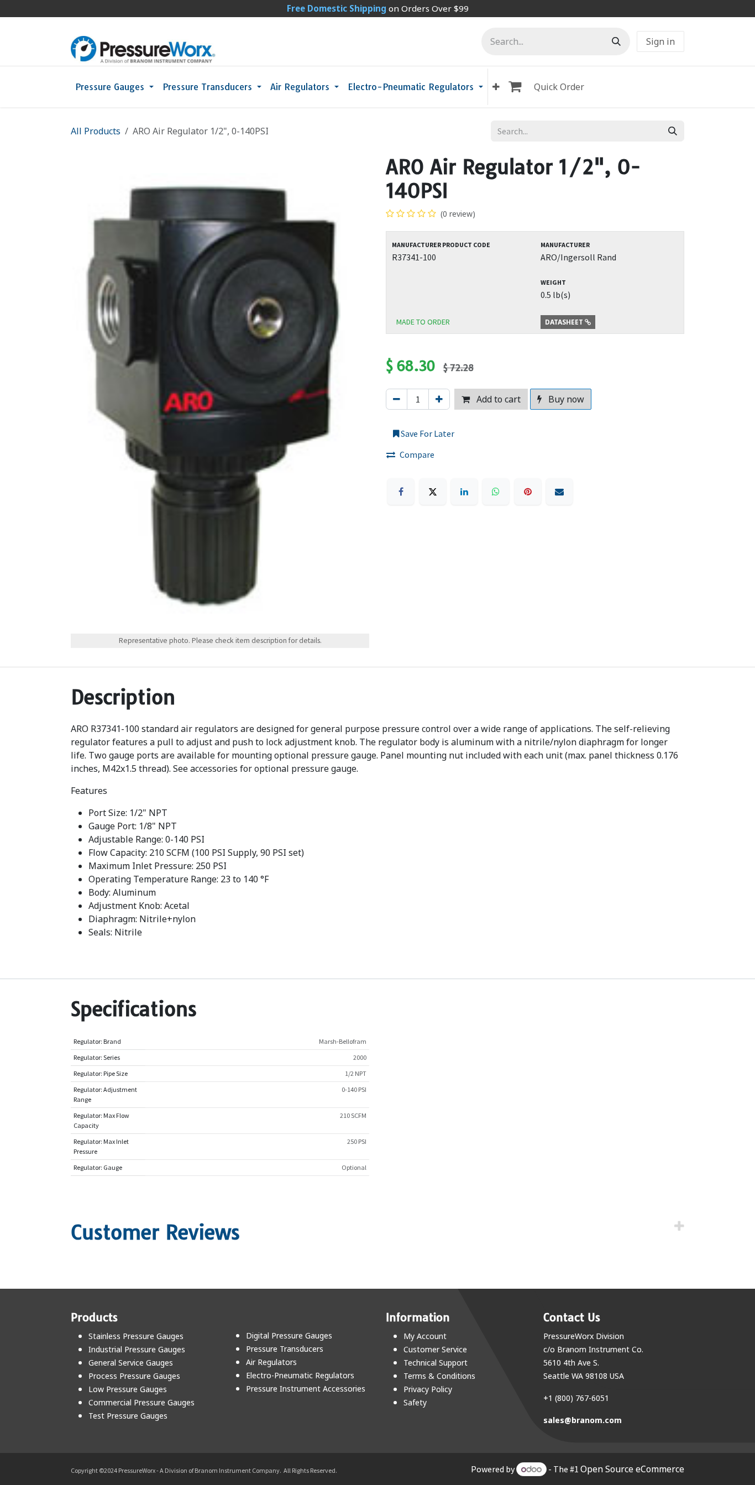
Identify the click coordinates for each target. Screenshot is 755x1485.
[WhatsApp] (496, 491)
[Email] (559, 491)
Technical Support (435, 1362)
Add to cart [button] (497, 399)
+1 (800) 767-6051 (576, 1398)
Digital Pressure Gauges (289, 1335)
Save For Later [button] (426, 433)
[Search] (616, 41)
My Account (425, 1336)
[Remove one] (396, 399)
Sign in (660, 41)
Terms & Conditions (439, 1376)
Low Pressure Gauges (127, 1389)
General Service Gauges (130, 1362)
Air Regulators (271, 1362)
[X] (433, 491)
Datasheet (565, 322)
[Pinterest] (528, 491)
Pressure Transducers (284, 1348)
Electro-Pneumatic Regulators (300, 1375)
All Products (95, 131)
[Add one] (439, 399)
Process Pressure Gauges (134, 1376)
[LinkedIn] (464, 491)
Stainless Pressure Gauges (135, 1336)
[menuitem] (114, 87)
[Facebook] (400, 491)
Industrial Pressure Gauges (136, 1349)
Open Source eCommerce (632, 1469)
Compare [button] (417, 454)
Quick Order (559, 87)
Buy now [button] (565, 399)
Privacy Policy (427, 1389)
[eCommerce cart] (516, 87)
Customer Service (435, 1349)
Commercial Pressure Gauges (141, 1402)
